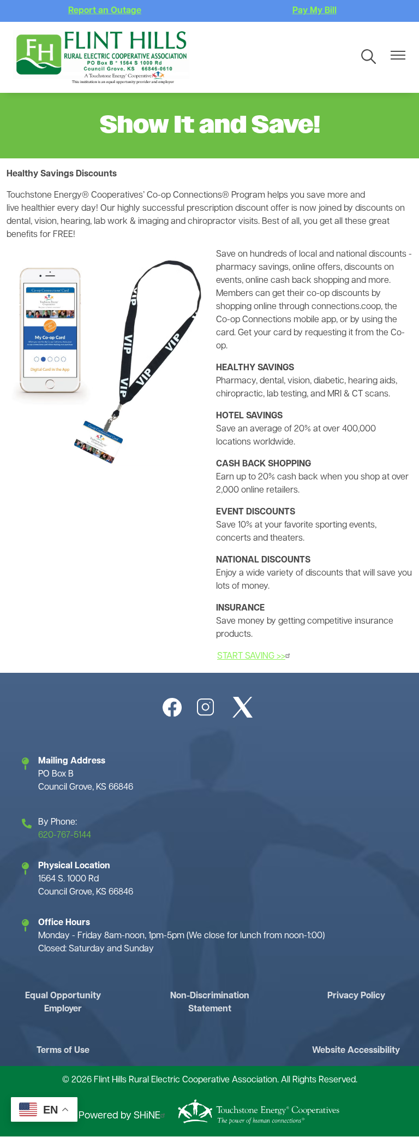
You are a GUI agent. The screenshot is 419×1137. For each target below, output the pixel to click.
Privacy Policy (356, 996)
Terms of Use (63, 1050)
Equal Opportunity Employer (63, 1003)
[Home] (101, 57)
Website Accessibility (356, 1050)
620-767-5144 (64, 835)
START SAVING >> (251, 656)
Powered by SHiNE (119, 1116)
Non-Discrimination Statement (209, 1003)
